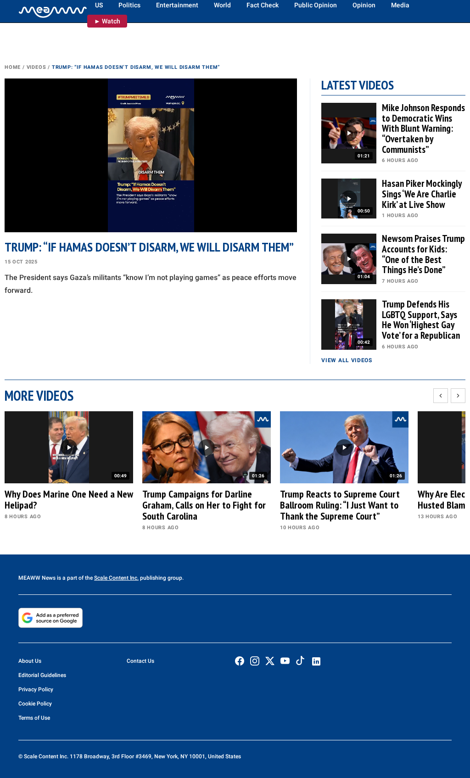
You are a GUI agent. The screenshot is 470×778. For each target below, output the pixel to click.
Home (13, 67)
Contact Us (140, 661)
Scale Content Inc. (116, 578)
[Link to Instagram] (254, 661)
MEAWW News (37, 578)
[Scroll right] (458, 395)
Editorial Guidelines (42, 675)
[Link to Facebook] (239, 661)
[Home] (52, 11)
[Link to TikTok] (300, 662)
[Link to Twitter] (269, 661)
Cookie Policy (35, 703)
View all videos (346, 360)
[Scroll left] (440, 395)
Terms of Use (34, 718)
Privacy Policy (35, 689)
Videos (36, 67)
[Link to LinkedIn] (316, 661)
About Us (29, 661)
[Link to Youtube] (285, 661)
